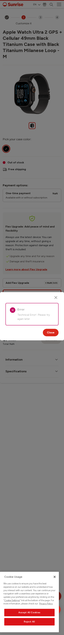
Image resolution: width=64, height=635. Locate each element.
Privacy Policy (46, 603)
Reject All (29, 621)
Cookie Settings (12, 600)
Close (50, 332)
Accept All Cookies (29, 612)
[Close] (56, 297)
